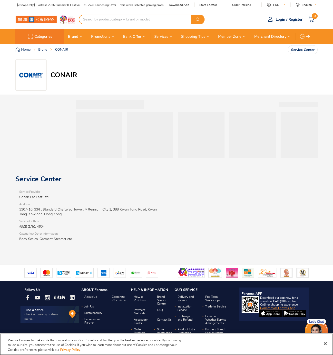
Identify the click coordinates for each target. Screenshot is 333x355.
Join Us (89, 306)
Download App (179, 5)
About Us (90, 297)
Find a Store (34, 310)
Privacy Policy (70, 350)
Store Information (164, 331)
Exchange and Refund (185, 318)
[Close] (325, 343)
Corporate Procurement (120, 298)
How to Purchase (140, 298)
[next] (308, 36)
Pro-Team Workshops (212, 298)
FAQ (160, 310)
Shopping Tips (193, 36)
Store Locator (208, 5)
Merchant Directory (270, 36)
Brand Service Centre (161, 300)
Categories (43, 36)
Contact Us (164, 320)
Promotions (100, 36)
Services (161, 36)
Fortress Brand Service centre (215, 331)
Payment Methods (139, 311)
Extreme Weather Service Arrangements (215, 319)
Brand (73, 36)
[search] (198, 19)
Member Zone (229, 36)
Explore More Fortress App (277, 308)
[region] (166, 344)
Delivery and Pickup (185, 298)
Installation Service (184, 308)
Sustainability (93, 313)
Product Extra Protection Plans (186, 332)
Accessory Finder (140, 321)
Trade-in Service (215, 306)
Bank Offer (132, 36)
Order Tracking (241, 5)
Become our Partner (92, 321)
